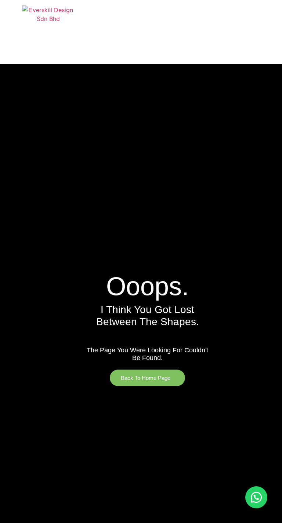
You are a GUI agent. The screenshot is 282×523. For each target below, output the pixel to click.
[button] (268, 32)
